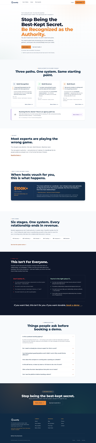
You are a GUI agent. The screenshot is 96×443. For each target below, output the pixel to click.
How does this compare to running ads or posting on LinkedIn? (41, 359)
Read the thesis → (16, 155)
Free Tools (50, 425)
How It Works (25, 2)
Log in (72, 2)
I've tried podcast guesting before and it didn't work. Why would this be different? (44, 354)
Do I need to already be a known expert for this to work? (39, 348)
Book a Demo (39, 403)
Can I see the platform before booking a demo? (36, 374)
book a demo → (74, 305)
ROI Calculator (51, 423)
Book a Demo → (26, 47)
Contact (62, 425)
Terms (62, 423)
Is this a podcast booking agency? (32, 336)
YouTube (83, 440)
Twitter (73, 440)
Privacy (62, 421)
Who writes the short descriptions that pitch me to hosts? (40, 369)
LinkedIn (78, 440)
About (31, 2)
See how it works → (37, 47)
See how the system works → (18, 244)
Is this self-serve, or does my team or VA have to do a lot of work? (42, 364)
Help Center (50, 427)
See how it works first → (55, 403)
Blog (49, 421)
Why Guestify (38, 2)
